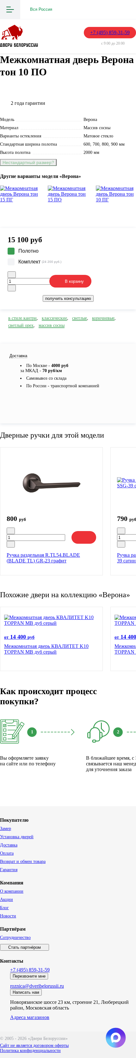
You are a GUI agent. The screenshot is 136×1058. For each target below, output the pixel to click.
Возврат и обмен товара (23, 861)
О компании (11, 891)
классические (54, 318)
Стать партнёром (24, 947)
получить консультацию (68, 298)
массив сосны (52, 325)
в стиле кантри (22, 318)
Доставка (8, 845)
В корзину (74, 281)
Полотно (28, 251)
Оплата (7, 853)
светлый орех (21, 325)
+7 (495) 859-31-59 (110, 32)
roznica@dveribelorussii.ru (37, 986)
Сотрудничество (15, 937)
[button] (68, 211)
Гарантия (8, 869)
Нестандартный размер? (28, 162)
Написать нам (26, 992)
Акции (6, 899)
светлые (79, 318)
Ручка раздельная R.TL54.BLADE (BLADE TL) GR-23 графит (43, 557)
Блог (4, 907)
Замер (5, 828)
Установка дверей (17, 836)
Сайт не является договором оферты (34, 1045)
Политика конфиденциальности (30, 1050)
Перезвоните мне (29, 976)
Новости (8, 916)
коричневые (103, 318)
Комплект (39, 261)
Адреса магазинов (29, 1017)
